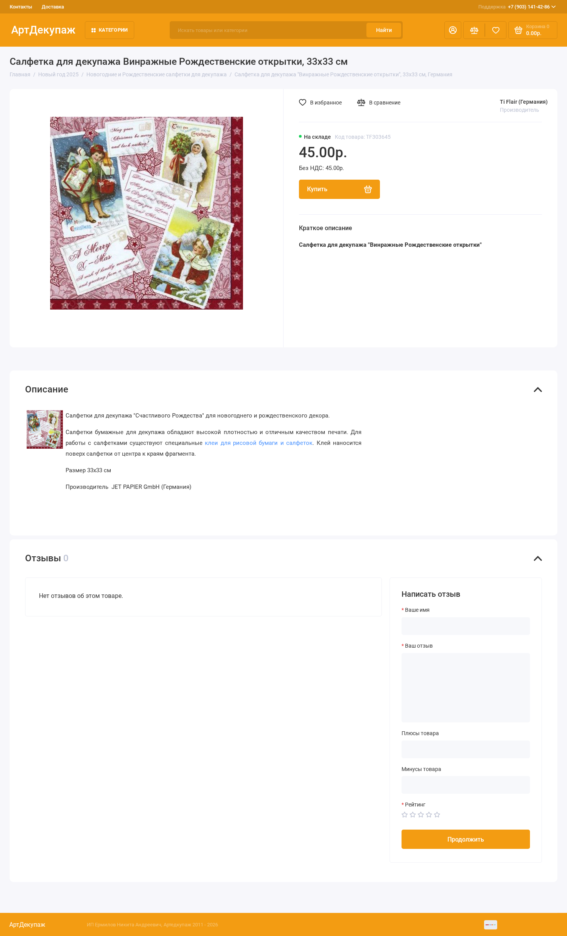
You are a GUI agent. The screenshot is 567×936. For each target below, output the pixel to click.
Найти (384, 30)
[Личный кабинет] (452, 30)
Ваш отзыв (419, 646)
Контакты (21, 7)
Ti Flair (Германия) (524, 102)
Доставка (53, 7)
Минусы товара (421, 769)
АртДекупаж (43, 30)
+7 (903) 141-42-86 (514, 7)
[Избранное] (495, 30)
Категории (113, 30)
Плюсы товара (420, 733)
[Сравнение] (474, 30)
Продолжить (465, 839)
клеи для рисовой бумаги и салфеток (258, 442)
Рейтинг (415, 804)
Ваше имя (417, 610)
